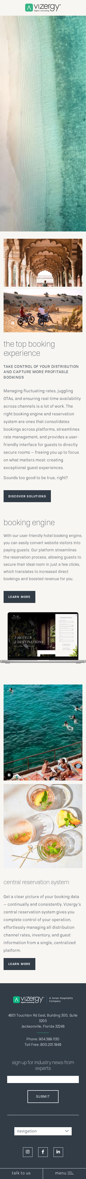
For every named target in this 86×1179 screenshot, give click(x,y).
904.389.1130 (49, 1039)
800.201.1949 (50, 1045)
